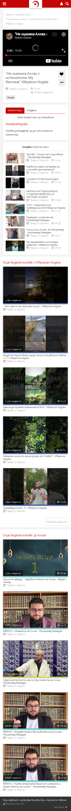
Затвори (59, 807)
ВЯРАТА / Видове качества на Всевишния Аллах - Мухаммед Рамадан (33, 733)
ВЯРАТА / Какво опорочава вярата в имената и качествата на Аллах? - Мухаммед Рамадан (32, 785)
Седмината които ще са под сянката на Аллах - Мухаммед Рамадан (32, 681)
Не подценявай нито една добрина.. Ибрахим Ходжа (42, 243)
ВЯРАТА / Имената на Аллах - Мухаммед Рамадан (32, 631)
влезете (23, 130)
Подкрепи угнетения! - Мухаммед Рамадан (41, 219)
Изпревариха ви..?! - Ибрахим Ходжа (25, 508)
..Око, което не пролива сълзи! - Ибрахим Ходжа (32, 306)
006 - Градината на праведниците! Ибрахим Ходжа (46, 206)
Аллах (10, 97)
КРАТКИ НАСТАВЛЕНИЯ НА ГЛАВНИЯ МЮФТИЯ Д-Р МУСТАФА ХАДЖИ (42, 194)
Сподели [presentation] (32, 110)
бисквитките (15, 803)
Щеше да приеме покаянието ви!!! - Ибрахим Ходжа (34, 407)
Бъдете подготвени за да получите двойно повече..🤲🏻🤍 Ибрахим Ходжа (35, 356)
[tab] (15, 110)
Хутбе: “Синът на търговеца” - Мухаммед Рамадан (45, 156)
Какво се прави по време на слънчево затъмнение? (43, 168)
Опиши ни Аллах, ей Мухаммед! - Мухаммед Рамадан (45, 231)
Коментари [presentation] (15, 110)
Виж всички (55, 522)
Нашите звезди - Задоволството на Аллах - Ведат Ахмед (34, 581)
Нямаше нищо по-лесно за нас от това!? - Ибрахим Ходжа (34, 457)
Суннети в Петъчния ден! (43, 179)
